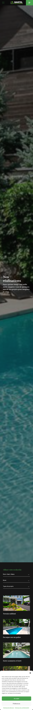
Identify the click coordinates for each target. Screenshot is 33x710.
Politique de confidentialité (22, 708)
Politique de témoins (8, 708)
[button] (30, 673)
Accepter (16, 698)
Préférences (16, 703)
